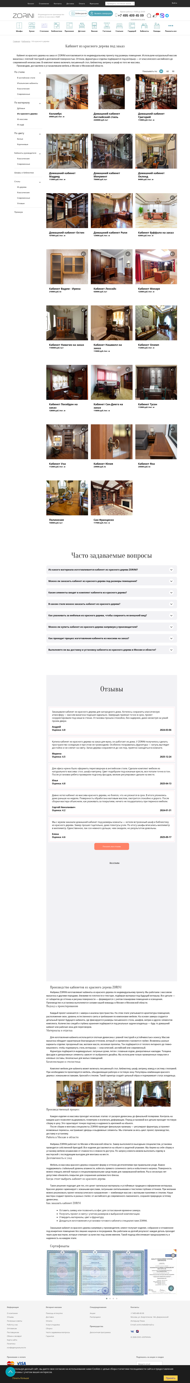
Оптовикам (12, 1328)
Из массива (22, 119)
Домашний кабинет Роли (110, 232)
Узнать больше (20, 1378)
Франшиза (94, 3)
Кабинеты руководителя (25, 153)
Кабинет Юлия (103, 463)
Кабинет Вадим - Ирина (65, 288)
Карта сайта (12, 1340)
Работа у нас (12, 1324)
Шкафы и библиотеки (24, 173)
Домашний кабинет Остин (66, 232)
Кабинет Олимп (148, 344)
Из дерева (21, 187)
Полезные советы (14, 1321)
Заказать (55, 122)
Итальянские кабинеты (27, 83)
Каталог (31, 3)
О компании (44, 3)
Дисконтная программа (100, 1332)
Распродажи (95, 1317)
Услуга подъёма (53, 1324)
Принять (170, 1378)
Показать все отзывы (112, 846)
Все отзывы (114, 863)
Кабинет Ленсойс (105, 288)
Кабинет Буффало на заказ (156, 232)
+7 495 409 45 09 (137, 1313)
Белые (20, 139)
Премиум (18, 212)
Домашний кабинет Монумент (107, 174)
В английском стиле (26, 78)
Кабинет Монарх (149, 288)
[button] (106, 1298)
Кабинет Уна (57, 463)
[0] (155, 17)
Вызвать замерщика (103, 13)
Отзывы (10, 1317)
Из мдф (20, 125)
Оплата (82, 3)
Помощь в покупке (54, 1313)
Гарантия (50, 1336)
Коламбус (55, 113)
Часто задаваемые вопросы (58, 1332)
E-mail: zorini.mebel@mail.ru (142, 1324)
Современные (23, 94)
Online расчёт (81, 13)
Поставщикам (13, 1332)
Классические (23, 89)
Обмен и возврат (14, 1336)
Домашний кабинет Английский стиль (107, 115)
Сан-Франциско (104, 519)
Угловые (21, 203)
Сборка (49, 1328)
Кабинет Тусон (147, 404)
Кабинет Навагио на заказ (66, 344)
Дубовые (21, 108)
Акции (92, 1313)
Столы (17, 181)
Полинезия (56, 519)
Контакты (58, 3)
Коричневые (22, 144)
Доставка (70, 3)
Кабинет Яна (146, 463)
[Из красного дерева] (67, 91)
